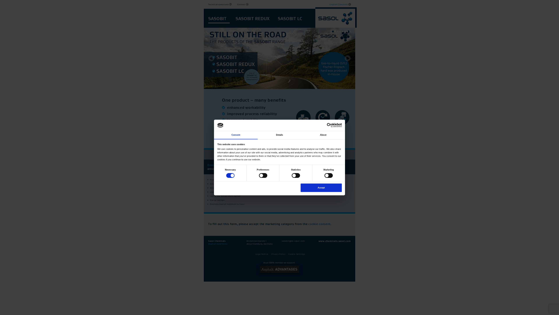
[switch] (263, 175)
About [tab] (323, 135)
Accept (321, 187)
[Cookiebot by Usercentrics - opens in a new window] (329, 125)
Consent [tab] (235, 135)
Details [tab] (279, 135)
